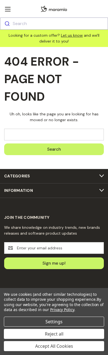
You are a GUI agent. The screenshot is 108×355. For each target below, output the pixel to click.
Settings (54, 322)
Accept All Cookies (54, 346)
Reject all (54, 334)
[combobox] (54, 24)
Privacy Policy (62, 309)
